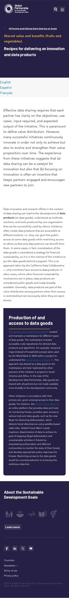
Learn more (12, 527)
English (5, 82)
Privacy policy (11, 575)
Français (6, 93)
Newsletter (10, 565)
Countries (9, 560)
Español (6, 87)
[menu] (62, 9)
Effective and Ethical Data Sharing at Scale (33, 28)
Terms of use (10, 570)
